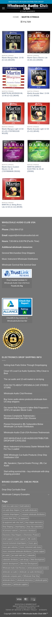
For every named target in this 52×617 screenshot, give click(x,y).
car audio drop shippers (11, 510)
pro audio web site (18, 555)
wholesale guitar (41, 580)
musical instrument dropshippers (14, 543)
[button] (3, 8)
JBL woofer (32, 539)
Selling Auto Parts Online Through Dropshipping (25, 365)
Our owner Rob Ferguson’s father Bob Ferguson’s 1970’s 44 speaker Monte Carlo (26, 409)
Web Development (37, 560)
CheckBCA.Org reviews (15, 318)
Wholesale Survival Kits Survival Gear (19, 265)
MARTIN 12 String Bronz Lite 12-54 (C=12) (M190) (12, 206)
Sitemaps (43, 610)
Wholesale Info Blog (26, 608)
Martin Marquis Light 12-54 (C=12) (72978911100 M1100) (12, 131)
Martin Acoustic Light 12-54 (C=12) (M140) (38, 130)
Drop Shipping (8, 527)
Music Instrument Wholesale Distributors (20, 259)
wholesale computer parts (12, 576)
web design (24, 560)
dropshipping (19, 527)
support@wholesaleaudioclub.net (23, 235)
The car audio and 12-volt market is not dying (24, 379)
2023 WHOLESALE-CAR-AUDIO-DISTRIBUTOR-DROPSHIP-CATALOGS (26, 439)
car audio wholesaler (29, 510)
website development (10, 564)
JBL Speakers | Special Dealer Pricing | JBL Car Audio (25, 464)
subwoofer (31, 555)
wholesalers (7, 584)
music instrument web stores (30, 547)
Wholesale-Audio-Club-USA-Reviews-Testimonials (26, 432)
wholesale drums (9, 580)
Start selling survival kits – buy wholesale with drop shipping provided (26, 472)
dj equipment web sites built (13, 522)
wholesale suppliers (21, 584)
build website (25, 506)
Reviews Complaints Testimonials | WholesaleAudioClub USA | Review (20, 417)
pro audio (6, 555)
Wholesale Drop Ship (31, 576)
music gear (33, 543)
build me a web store (10, 506)
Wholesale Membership (25, 604)
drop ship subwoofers (34, 527)
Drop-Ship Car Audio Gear (13, 490)
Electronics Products (31, 535)
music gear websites (10, 547)
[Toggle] (48, 494)
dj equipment (23, 518)
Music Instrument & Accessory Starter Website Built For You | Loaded (26, 447)
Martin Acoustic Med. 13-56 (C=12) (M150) (38, 94)
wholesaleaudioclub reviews (38, 568)
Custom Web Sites (9, 518)
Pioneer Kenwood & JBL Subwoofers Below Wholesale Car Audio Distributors (23, 425)
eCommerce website (10, 531)
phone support (39, 551)
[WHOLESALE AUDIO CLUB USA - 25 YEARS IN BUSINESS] (27, 7)
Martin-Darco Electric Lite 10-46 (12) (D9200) (37, 59)
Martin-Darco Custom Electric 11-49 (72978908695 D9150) (11, 169)
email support (7, 539)
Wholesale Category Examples (16, 494)
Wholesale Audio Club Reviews (18, 393)
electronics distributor (28, 531)
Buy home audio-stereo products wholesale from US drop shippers (25, 400)
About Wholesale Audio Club (26, 606)
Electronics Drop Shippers (12, 535)
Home (16, 17)
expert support (20, 539)
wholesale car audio (10, 572)
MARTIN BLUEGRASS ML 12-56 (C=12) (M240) (12, 94)
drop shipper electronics (34, 522)
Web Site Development (28, 564)
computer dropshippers (11, 514)
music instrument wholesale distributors (17, 551)
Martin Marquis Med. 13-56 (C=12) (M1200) (13, 59)
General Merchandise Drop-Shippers (18, 253)
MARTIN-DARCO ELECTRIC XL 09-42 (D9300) (35, 169)
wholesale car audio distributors (30, 572)
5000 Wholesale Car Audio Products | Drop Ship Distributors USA (25, 456)
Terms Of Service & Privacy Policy (21, 610)
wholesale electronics (25, 580)
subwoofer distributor (10, 560)
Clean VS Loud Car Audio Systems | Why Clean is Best (26, 372)
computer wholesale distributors (33, 514)
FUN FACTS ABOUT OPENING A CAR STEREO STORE (26, 386)
